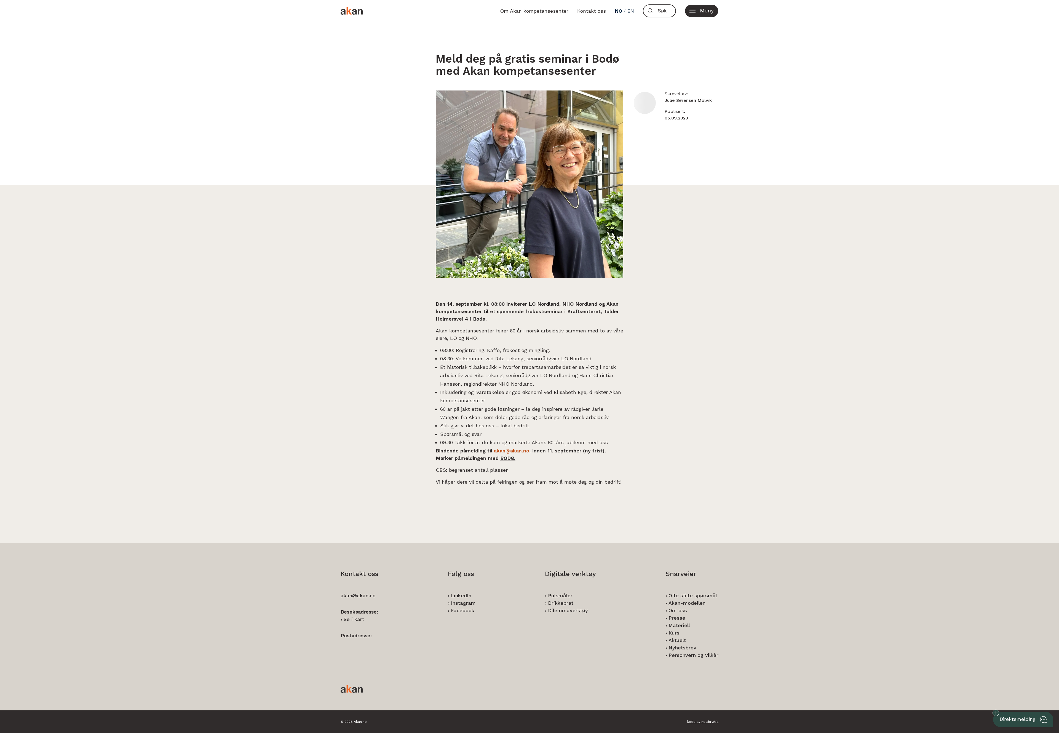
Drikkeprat (560, 603)
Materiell (679, 625)
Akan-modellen (686, 603)
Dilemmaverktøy (568, 610)
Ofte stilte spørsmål (692, 595)
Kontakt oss (591, 11)
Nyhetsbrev (682, 648)
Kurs (674, 633)
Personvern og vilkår (693, 655)
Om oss (677, 610)
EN (630, 11)
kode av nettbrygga (702, 722)
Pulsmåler (560, 595)
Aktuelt (677, 640)
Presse (676, 618)
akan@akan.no (511, 451)
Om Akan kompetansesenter (534, 11)
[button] (701, 10)
